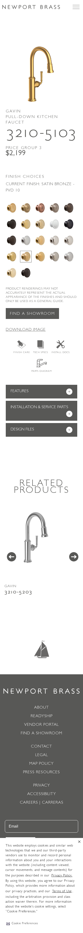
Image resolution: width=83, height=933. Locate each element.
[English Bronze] (68, 208)
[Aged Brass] (11, 208)
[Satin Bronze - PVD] (26, 256)
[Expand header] (76, 7)
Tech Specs (40, 352)
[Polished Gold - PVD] (40, 240)
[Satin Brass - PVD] (11, 256)
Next (73, 556)
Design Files (41, 430)
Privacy (41, 786)
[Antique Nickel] (54, 208)
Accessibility (41, 794)
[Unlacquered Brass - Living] (11, 273)
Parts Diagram (41, 371)
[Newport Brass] (31, 7)
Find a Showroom (32, 314)
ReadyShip (42, 716)
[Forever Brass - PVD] (26, 224)
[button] (22, 923)
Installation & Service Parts (41, 411)
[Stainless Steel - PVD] (68, 256)
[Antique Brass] (26, 208)
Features (41, 391)
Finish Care (21, 352)
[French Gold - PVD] (40, 224)
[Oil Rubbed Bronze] (11, 240)
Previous (11, 556)
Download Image (26, 330)
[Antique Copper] (40, 208)
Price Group (24, 148)
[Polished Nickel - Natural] (54, 240)
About (41, 708)
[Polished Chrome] (26, 240)
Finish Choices (25, 177)
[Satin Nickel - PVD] (54, 256)
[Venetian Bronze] (26, 273)
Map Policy (41, 764)
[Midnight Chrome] (68, 224)
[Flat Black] (11, 224)
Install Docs (60, 352)
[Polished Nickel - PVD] (68, 240)
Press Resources (41, 773)
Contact (41, 747)
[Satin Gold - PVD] (40, 256)
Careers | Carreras (41, 803)
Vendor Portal (41, 725)
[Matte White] (54, 224)
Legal (41, 755)
